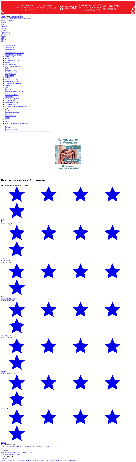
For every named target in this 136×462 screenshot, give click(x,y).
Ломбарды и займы (12, 72)
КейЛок (3, 372)
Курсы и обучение (11, 70)
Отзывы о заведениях (32, 460)
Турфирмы (9, 114)
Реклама (8, 93)
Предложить (5, 32)
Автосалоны (9, 47)
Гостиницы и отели (12, 60)
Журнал (3, 40)
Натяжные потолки (12, 81)
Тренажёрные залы (12, 112)
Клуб (30, 452)
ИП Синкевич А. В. (8, 299)
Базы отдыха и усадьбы (13, 55)
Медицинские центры (13, 79)
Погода (3, 38)
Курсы (3, 36)
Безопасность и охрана (14, 446)
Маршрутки (9, 76)
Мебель (8, 78)
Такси (7, 108)
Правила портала (22, 452)
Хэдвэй (3, 443)
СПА (7, 121)
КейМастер (5, 408)
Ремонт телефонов (11, 95)
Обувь (7, 85)
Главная (8, 127)
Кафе (7, 68)
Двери (7, 62)
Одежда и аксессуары (13, 83)
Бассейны (8, 58)
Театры (7, 110)
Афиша (3, 28)
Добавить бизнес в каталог (10, 454)
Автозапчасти (10, 45)
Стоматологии (10, 104)
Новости (4, 30)
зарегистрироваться (16, 17)
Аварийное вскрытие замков (11, 222)
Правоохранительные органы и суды (36, 446)
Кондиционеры (10, 74)
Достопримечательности (14, 66)
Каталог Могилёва (7, 460)
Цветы (7, 118)
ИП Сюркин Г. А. (7, 335)
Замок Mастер (6, 260)
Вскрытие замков (11, 129)
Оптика (8, 89)
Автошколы (9, 51)
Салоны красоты (11, 100)
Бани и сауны (10, 56)
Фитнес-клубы (10, 116)
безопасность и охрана (19, 131)
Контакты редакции (8, 452)
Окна (7, 87)
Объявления (5, 34)
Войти (3, 17)
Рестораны (9, 97)
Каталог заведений (8, 20)
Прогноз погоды (69, 460)
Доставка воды (10, 64)
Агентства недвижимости (14, 53)
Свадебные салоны (12, 102)
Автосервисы (10, 49)
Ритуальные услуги (12, 99)
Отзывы (4, 26)
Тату (6, 120)
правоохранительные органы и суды (41, 131)
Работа (3, 22)
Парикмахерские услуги (14, 91)
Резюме (3, 24)
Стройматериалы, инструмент (16, 106)
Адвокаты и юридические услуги (17, 123)
